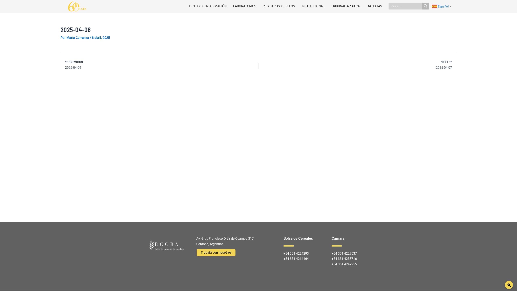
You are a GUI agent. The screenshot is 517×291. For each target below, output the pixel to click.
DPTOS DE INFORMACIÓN (208, 6)
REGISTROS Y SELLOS (279, 6)
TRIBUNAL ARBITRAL (346, 6)
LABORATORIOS (244, 6)
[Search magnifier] (425, 6)
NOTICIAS (375, 6)
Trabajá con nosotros (216, 252)
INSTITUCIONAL (313, 6)
